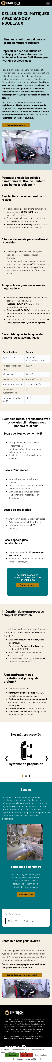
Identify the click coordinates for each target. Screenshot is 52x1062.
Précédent (6, 758)
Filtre (11, 921)
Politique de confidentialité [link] (24, 1059)
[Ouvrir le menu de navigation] (48, 3)
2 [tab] (26, 776)
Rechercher (29, 921)
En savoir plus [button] (26, 894)
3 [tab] (29, 776)
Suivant (47, 758)
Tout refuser (26, 1055)
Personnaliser (41, 1055)
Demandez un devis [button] (16, 125)
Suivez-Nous (12, 1047)
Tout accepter (12, 1055)
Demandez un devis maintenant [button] (22, 975)
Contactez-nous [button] (27, 585)
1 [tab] (22, 776)
